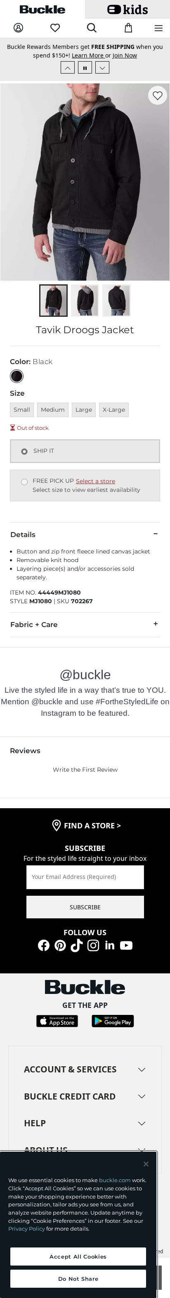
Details (22, 534)
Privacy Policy (26, 1228)
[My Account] (18, 28)
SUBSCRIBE (85, 907)
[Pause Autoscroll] (85, 67)
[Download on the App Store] (57, 1020)
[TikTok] (76, 944)
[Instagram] (93, 944)
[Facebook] (43, 944)
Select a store (95, 481)
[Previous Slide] (68, 67)
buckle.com (115, 1180)
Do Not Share (78, 1278)
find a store (92, 825)
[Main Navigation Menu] (158, 28)
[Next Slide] (102, 67)
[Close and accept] (146, 1164)
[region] (78, 1225)
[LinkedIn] (110, 944)
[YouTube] (126, 944)
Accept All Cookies (78, 1256)
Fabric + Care (34, 624)
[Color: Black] (16, 376)
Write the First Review (85, 769)
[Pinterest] (60, 944)
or (92, 55)
